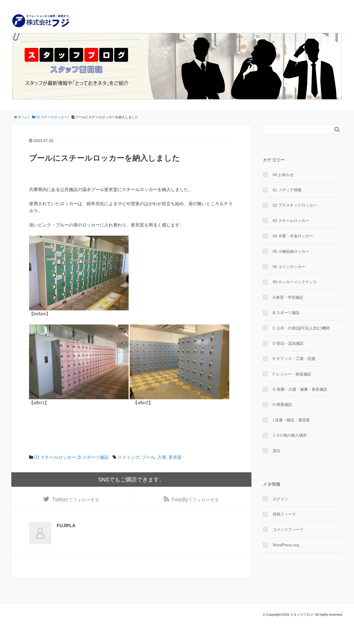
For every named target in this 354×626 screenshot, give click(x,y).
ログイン (280, 499)
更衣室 (175, 457)
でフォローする (75, 499)
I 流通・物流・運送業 (291, 420)
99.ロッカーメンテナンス (295, 282)
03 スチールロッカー (55, 457)
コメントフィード (288, 529)
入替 (161, 457)
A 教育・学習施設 (288, 297)
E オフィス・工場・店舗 (294, 358)
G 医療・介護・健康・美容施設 (300, 389)
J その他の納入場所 (290, 435)
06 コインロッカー (289, 266)
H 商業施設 (282, 404)
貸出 (276, 451)
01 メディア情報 (287, 190)
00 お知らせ (283, 174)
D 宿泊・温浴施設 (288, 343)
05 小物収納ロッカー (291, 251)
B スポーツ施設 (93, 457)
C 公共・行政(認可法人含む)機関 (301, 328)
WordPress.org (286, 545)
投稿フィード (284, 514)
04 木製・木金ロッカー (293, 236)
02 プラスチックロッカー (295, 205)
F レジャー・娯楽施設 (292, 374)
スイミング (129, 457)
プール (148, 457)
